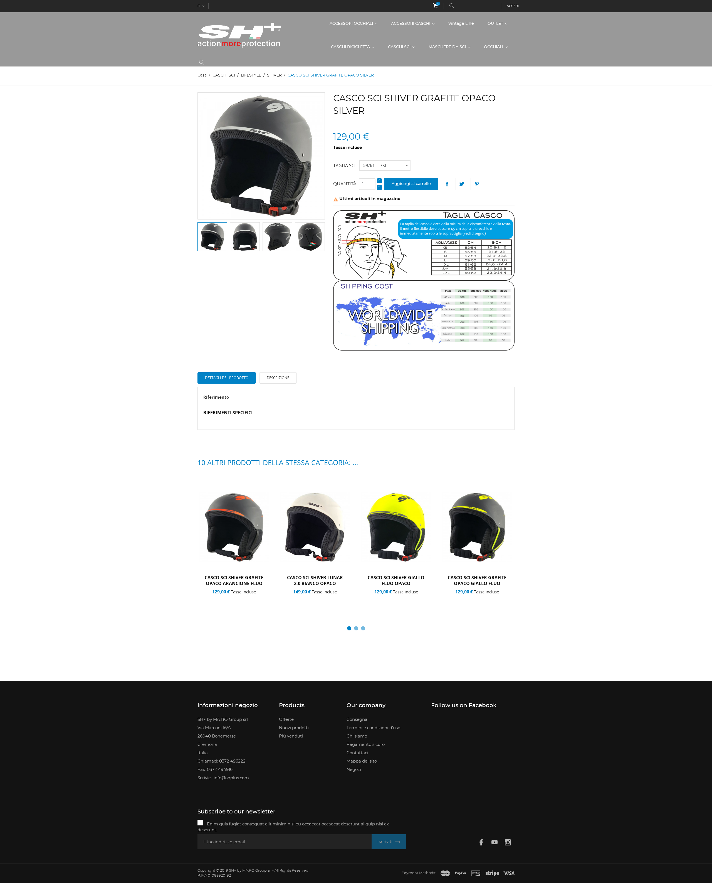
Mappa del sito (362, 761)
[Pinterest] (477, 184)
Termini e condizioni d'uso (373, 728)
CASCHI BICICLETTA (351, 47)
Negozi (354, 770)
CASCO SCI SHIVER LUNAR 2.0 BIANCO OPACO (234, 580)
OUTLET (496, 24)
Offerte (286, 719)
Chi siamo (357, 736)
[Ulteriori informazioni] (253, 599)
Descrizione (278, 377)
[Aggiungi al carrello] (216, 599)
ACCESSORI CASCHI (411, 24)
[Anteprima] (236, 599)
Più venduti (291, 736)
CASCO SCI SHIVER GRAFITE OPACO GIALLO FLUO (396, 580)
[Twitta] (462, 184)
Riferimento (216, 397)
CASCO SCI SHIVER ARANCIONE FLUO (477, 580)
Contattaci (357, 753)
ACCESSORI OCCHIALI (352, 24)
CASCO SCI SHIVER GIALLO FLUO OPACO (315, 580)
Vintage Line (461, 24)
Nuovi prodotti (294, 728)
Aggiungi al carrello (411, 184)
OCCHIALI (494, 47)
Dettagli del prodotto (226, 377)
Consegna (357, 719)
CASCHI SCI (400, 47)
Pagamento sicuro (366, 745)
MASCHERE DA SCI (448, 47)
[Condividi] (447, 184)
